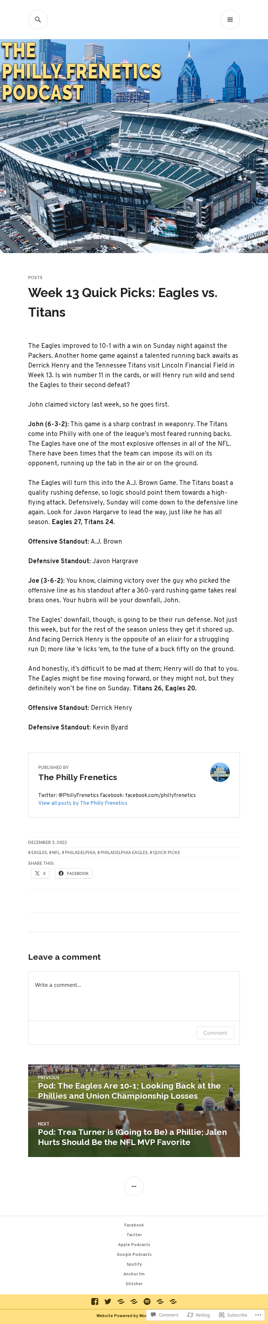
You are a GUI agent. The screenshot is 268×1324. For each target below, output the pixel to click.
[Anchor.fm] (160, 1301)
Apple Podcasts (134, 1245)
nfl (56, 852)
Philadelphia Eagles (124, 852)
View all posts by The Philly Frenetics (82, 803)
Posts (35, 277)
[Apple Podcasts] (121, 1301)
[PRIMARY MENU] (230, 19)
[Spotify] (147, 1301)
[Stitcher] (173, 1301)
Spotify (134, 1264)
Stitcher (134, 1284)
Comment (215, 1033)
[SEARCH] (38, 19)
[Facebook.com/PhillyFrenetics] (95, 1301)
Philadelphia (80, 852)
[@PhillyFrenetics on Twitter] (108, 1301)
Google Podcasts (134, 1254)
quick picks (166, 852)
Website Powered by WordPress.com (133, 1316)
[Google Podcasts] (134, 1301)
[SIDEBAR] (134, 1186)
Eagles (39, 852)
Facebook (134, 1225)
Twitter (134, 1235)
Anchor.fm (134, 1274)
